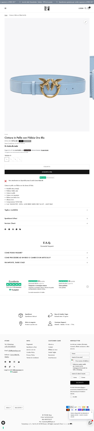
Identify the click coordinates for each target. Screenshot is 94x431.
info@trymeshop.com (14, 351)
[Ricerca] (85, 8)
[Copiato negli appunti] (20, 229)
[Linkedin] (16, 367)
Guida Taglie (52, 352)
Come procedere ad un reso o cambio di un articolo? (28, 258)
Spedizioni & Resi (11, 218)
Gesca (65, 424)
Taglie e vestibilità (11, 210)
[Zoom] (85, 22)
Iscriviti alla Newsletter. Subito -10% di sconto (40, 2)
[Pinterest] (13, 229)
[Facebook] (6, 229)
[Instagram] (16, 362)
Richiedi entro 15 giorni (61, 316)
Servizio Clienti (10, 223)
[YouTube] (20, 362)
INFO (28, 340)
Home (6, 15)
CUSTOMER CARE (54, 340)
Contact (50, 347)
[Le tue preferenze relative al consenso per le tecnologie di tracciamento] (3, 428)
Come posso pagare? (13, 253)
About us (51, 344)
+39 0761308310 (10, 347)
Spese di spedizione (9, 143)
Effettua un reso (52, 350)
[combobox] (72, 361)
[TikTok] (11, 367)
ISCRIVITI (80, 382)
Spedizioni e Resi (32, 347)
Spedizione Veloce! (31, 316)
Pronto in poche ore (31, 325)
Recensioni (51, 355)
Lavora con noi (31, 350)
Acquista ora (47, 172)
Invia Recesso (52, 358)
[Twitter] (11, 362)
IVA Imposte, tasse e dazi (15, 262)
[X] (9, 229)
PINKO (6, 134)
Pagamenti (29, 344)
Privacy (82, 387)
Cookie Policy (31, 352)
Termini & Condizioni (33, 358)
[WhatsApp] (17, 229)
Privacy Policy (31, 355)
